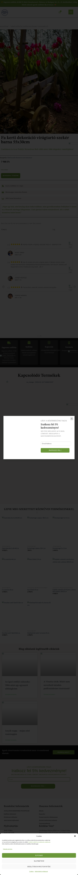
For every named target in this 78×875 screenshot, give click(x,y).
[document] (39, 437)
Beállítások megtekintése (39, 866)
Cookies (31, 871)
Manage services (7, 849)
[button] (75, 836)
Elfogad (39, 855)
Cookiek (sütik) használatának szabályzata (39, 842)
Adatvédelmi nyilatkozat (41, 871)
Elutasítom (39, 861)
